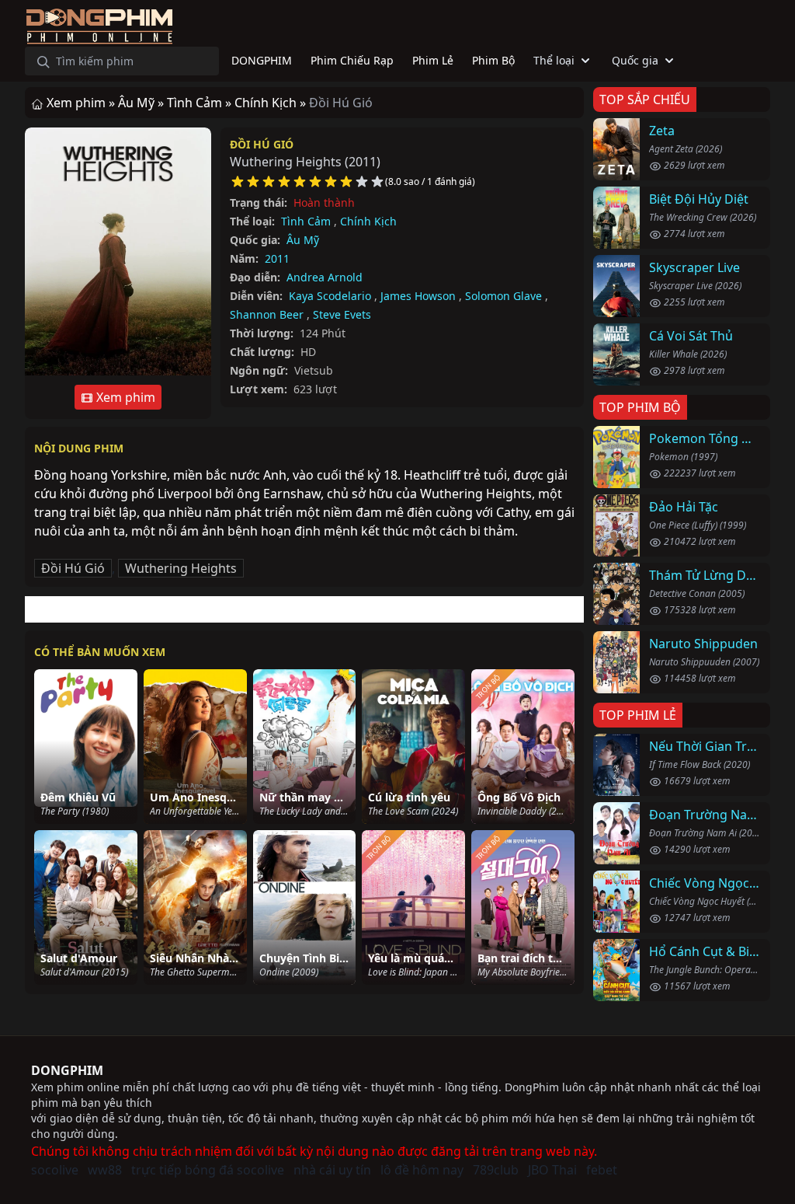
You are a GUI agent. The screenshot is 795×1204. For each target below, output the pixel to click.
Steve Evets (342, 314)
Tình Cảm (306, 221)
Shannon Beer (267, 314)
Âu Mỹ (302, 239)
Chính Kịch (368, 221)
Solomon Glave (503, 295)
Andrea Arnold (324, 277)
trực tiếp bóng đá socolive (207, 1169)
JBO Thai (552, 1169)
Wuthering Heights (181, 568)
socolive (54, 1169)
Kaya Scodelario (330, 295)
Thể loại (554, 60)
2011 (277, 258)
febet (601, 1169)
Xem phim (124, 397)
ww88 (105, 1169)
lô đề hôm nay (421, 1169)
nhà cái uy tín (332, 1169)
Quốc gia (635, 60)
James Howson (418, 295)
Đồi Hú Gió (261, 144)
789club (496, 1169)
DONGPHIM (67, 1070)
